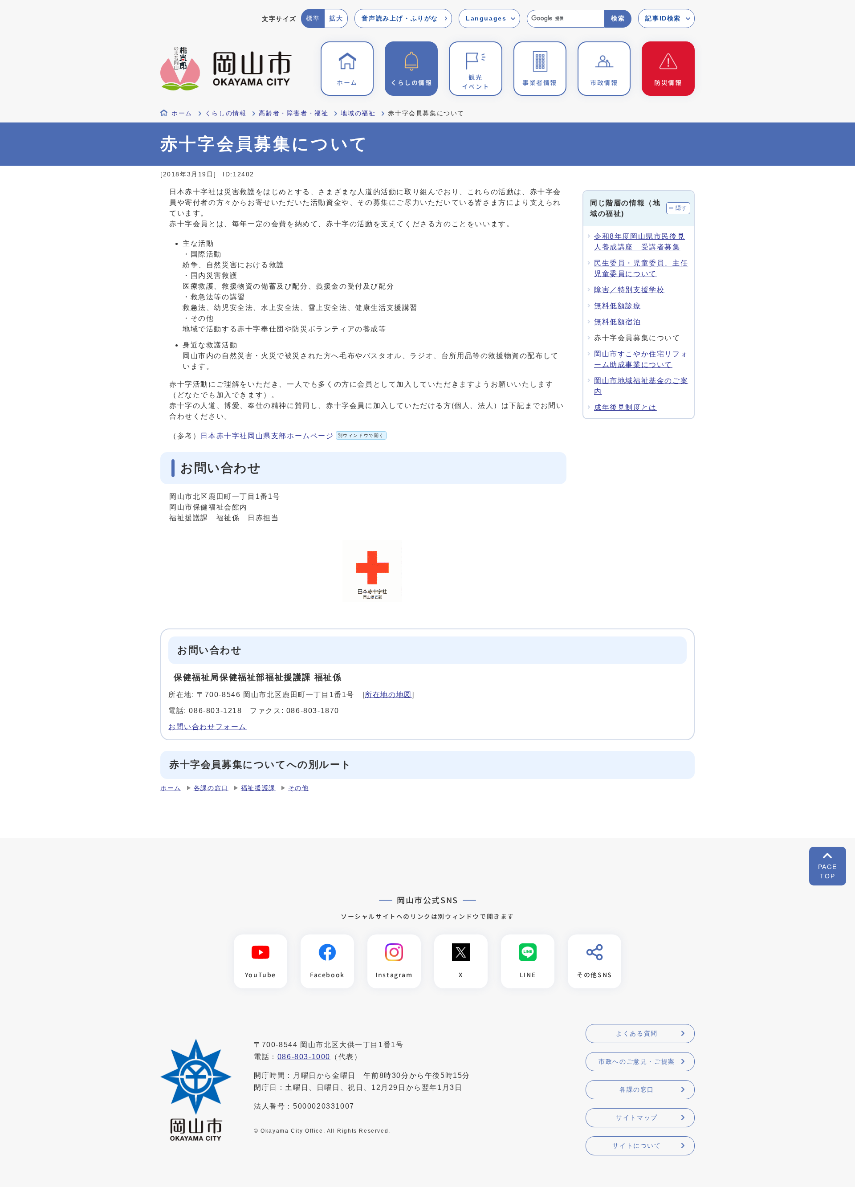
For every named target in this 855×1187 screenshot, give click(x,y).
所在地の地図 (388, 694)
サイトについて (636, 1145)
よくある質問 (637, 1033)
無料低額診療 (617, 306)
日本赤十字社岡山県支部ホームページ (292, 436)
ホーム (181, 113)
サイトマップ (637, 1117)
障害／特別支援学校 (629, 290)
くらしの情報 (226, 113)
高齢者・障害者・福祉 (293, 113)
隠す (682, 208)
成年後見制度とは (625, 407)
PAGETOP (827, 871)
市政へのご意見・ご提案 (636, 1061)
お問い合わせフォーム (207, 726)
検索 (618, 18)
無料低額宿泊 (617, 322)
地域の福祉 (358, 113)
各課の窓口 (211, 788)
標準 (313, 18)
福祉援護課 (258, 788)
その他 (298, 788)
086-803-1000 (303, 1057)
